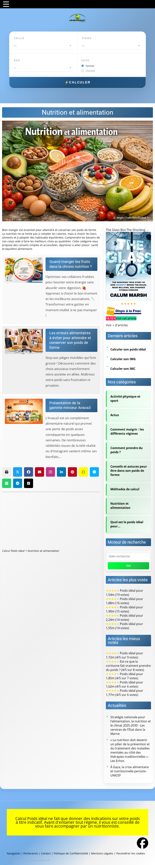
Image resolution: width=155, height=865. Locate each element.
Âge (17, 60)
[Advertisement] (51, 520)
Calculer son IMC (122, 369)
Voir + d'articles (117, 325)
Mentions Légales (102, 853)
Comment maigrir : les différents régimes (127, 431)
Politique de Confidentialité (71, 853)
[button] (6, 472)
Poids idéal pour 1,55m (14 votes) (124, 626)
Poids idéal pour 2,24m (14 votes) (124, 617)
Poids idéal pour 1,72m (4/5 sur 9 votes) (124, 655)
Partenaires (30, 853)
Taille (19, 38)
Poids (87, 38)
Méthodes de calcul (124, 489)
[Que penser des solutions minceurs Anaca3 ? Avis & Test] (25, 411)
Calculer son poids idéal (128, 349)
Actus (114, 415)
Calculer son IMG (123, 359)
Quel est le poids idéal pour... (126, 524)
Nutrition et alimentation (120, 505)
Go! (128, 565)
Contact (46, 853)
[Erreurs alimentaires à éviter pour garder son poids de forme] (25, 341)
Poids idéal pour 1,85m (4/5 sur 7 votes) (124, 676)
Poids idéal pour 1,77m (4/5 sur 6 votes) (124, 693)
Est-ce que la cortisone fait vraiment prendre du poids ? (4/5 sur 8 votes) (128, 665)
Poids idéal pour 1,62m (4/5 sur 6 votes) (124, 684)
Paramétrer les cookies (130, 853)
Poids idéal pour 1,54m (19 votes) (124, 592)
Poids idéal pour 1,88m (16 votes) (124, 601)
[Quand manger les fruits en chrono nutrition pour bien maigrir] (25, 270)
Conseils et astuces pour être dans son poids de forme (128, 470)
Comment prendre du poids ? (126, 450)
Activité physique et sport (125, 398)
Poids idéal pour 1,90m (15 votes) (124, 609)
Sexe (85, 60)
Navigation (13, 853)
